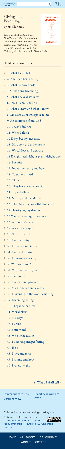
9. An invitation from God (24, 120)
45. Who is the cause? (20, 335)
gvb (52, 412)
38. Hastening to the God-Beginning (30, 294)
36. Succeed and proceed (22, 282)
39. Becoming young (20, 300)
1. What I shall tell (18, 73)
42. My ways (15, 318)
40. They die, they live (21, 306)
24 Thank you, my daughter (25, 210)
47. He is (12, 347)
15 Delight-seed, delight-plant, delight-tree (34, 156)
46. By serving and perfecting (25, 341)
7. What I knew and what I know (28, 109)
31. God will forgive (20, 252)
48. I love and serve (19, 353)
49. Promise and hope (21, 359)
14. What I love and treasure (25, 150)
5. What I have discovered (23, 97)
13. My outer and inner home (26, 144)
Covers (41, 442)
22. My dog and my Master (24, 198)
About (26, 442)
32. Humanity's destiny (22, 258)
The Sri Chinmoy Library (9, 6)
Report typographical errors (47, 395)
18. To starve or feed (20, 174)
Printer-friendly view (16, 393)
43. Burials (14, 324)
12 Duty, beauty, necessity (23, 138)
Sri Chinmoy (49, 437)
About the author (57, 3)
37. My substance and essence (25, 288)
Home (12, 437)
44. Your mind (16, 330)
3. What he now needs (21, 85)
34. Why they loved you (22, 270)
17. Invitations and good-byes (26, 168)
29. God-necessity (18, 240)
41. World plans (17, 312)
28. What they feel (18, 234)
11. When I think (18, 132)
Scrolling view (12, 398)
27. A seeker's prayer (20, 228)
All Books (28, 437)
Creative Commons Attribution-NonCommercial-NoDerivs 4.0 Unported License (28, 424)
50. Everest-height (18, 365)
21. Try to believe (18, 192)
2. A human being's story (23, 79)
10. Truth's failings (19, 126)
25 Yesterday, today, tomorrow (26, 216)
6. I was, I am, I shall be (22, 103)
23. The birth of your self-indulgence (30, 204)
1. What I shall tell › (47, 382)
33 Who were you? (19, 264)
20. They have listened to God (26, 186)
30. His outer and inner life (24, 246)
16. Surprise (14, 162)
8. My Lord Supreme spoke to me (28, 115)
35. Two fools (15, 276)
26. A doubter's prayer (21, 222)
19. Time (13, 180)
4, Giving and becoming (22, 91)
